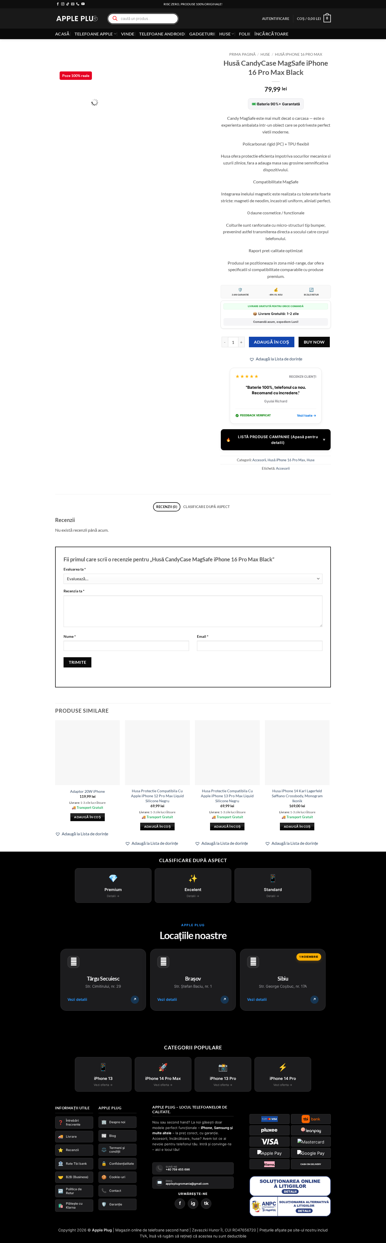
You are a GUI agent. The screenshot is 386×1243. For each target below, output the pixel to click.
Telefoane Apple (94, 33)
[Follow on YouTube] (83, 4)
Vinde (127, 33)
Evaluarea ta (75, 569)
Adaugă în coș (271, 342)
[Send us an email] (72, 4)
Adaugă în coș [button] (87, 826)
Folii (244, 33)
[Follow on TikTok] (67, 4)
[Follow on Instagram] (62, 4)
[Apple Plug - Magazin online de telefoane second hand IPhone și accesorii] (77, 18)
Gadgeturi (202, 33)
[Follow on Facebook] (57, 4)
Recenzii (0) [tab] (166, 507)
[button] (275, 18)
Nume (70, 636)
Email (202, 636)
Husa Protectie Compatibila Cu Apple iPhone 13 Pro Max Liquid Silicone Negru (227, 796)
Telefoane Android (162, 33)
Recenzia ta (74, 591)
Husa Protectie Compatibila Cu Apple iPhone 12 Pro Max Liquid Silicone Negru (157, 796)
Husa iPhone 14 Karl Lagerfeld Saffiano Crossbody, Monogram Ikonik (297, 796)
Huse (225, 33)
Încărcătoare (271, 33)
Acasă (62, 33)
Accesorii (259, 460)
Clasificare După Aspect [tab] (206, 507)
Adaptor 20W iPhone (87, 791)
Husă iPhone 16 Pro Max (298, 54)
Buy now (314, 342)
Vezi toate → (306, 415)
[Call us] (77, 4)
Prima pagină (242, 54)
